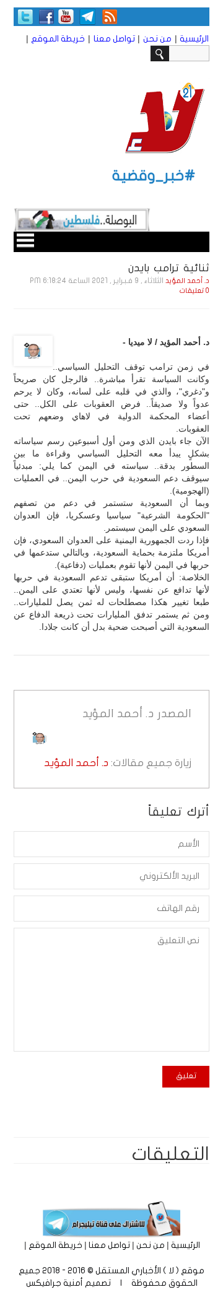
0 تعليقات (194, 290)
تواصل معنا (114, 38)
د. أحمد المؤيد (187, 280)
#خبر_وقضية (154, 175)
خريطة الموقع (58, 38)
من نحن (157, 38)
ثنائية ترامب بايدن (168, 268)
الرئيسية (194, 38)
